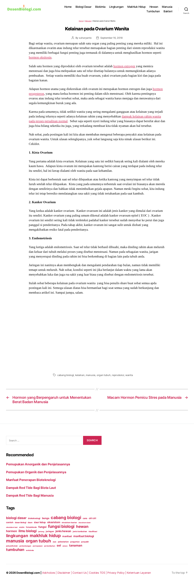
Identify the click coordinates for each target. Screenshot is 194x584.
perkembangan (25, 546)
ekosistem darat (84, 523)
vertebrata (30, 550)
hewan (82, 526)
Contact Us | (80, 572)
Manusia (167, 6)
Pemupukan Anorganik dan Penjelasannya (38, 464)
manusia (90, 375)
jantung (41, 531)
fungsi (42, 526)
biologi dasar (16, 518)
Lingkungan (116, 6)
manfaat (67, 536)
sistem (64, 546)
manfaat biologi (83, 536)
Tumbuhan (153, 11)
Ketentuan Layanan (139, 572)
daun (30, 522)
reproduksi (118, 375)
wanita (129, 375)
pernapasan (37, 546)
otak (54, 542)
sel (59, 545)
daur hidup (40, 522)
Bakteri (168, 11)
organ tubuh (104, 375)
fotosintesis (31, 527)
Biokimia (100, 6)
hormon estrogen (124, 66)
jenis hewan (63, 531)
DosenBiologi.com (28, 572)
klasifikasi (93, 531)
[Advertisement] (97, 333)
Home (68, 6)
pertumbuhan (49, 546)
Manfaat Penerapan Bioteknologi (31, 480)
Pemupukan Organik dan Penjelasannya (36, 472)
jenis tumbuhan (80, 531)
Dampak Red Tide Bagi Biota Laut (31, 488)
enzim (21, 527)
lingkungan (17, 535)
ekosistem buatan (69, 522)
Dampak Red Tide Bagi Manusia (30, 495)
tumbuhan (15, 549)
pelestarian (63, 541)
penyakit (85, 542)
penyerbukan (12, 546)
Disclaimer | (65, 572)
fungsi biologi (61, 526)
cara (85, 518)
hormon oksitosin (40, 57)
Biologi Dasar (83, 6)
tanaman (75, 545)
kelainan (80, 375)
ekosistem (53, 522)
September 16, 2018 (111, 37)
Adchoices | (49, 572)
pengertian (74, 542)
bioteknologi (34, 518)
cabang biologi (65, 375)
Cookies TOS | (98, 572)
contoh (9, 522)
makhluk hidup (45, 535)
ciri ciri (92, 518)
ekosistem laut (11, 527)
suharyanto (85, 37)
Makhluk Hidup (136, 6)
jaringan (50, 531)
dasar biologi (20, 522)
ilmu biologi (27, 531)
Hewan (153, 6)
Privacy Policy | (117, 572)
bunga (45, 518)
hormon (11, 531)
